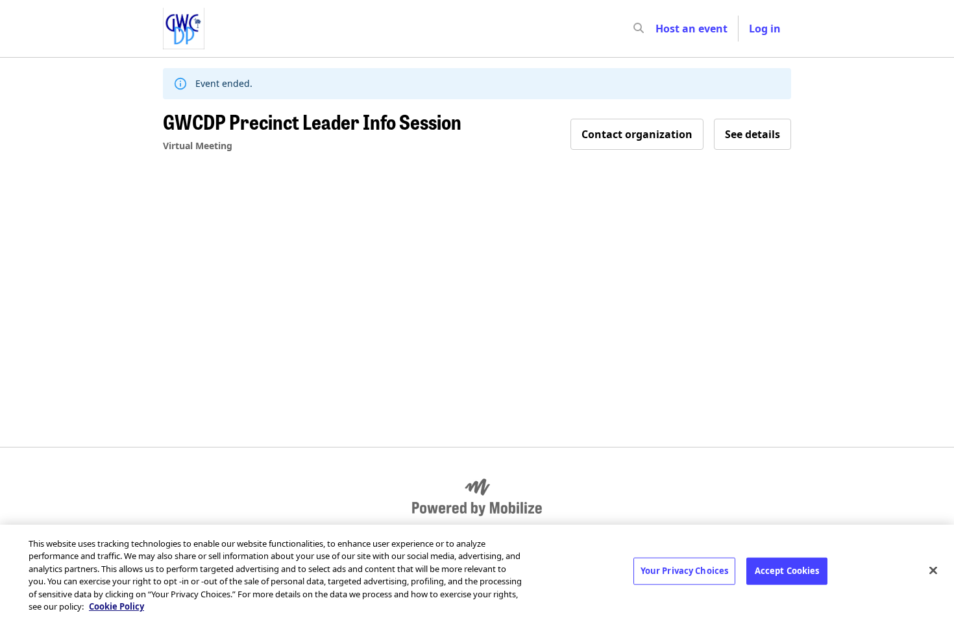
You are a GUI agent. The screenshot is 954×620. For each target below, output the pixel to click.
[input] (662, 28)
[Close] (933, 570)
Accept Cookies (787, 571)
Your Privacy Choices (685, 571)
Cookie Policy (116, 606)
